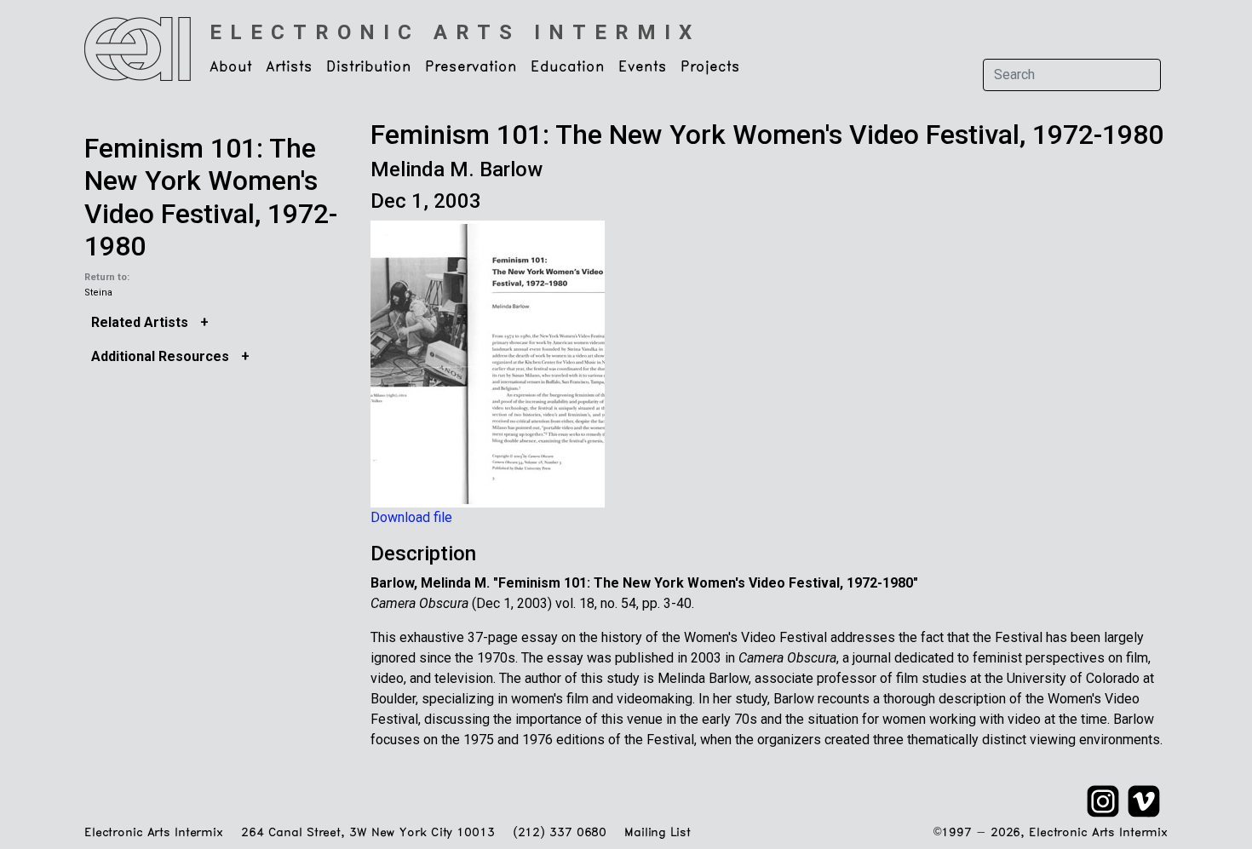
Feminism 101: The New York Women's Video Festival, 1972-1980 (210, 197)
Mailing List (657, 833)
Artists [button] (289, 67)
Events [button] (642, 67)
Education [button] (568, 67)
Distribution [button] (368, 67)
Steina (98, 292)
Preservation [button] (471, 67)
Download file (411, 517)
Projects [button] (710, 67)
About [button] (231, 67)
